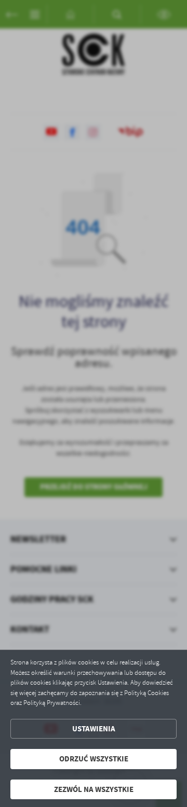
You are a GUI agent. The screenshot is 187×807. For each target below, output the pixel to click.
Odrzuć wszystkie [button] (93, 759)
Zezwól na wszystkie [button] (93, 789)
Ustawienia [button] (93, 729)
